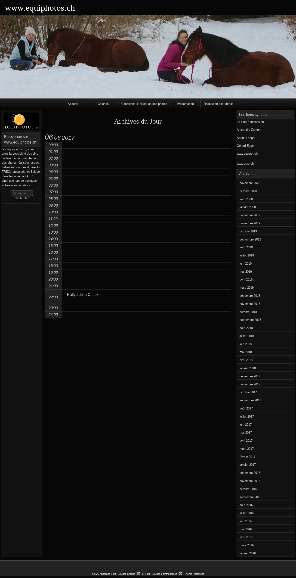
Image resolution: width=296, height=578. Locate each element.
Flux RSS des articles (123, 573)
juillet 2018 (247, 336)
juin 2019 (246, 263)
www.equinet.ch (247, 153)
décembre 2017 (250, 376)
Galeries (103, 103)
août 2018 (246, 328)
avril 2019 (246, 279)
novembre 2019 (250, 223)
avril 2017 (246, 440)
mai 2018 (246, 352)
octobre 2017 (248, 392)
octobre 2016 (248, 489)
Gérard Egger (246, 145)
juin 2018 (246, 344)
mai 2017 (246, 432)
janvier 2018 (248, 368)
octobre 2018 (248, 312)
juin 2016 (246, 521)
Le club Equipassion (250, 122)
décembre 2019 (250, 215)
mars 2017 (247, 448)
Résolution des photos (219, 103)
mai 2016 (246, 529)
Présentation (185, 103)
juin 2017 (246, 424)
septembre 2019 (250, 239)
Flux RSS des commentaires (161, 573)
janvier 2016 (248, 553)
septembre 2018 (250, 320)
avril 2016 (246, 537)
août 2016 (246, 505)
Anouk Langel (246, 138)
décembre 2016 (250, 473)
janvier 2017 (248, 464)
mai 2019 (246, 271)
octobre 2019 (248, 231)
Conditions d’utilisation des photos (144, 103)
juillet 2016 (247, 513)
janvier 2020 (248, 207)
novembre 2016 (250, 481)
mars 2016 (247, 545)
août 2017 (246, 408)
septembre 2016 (250, 497)
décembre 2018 (250, 295)
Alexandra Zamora (249, 129)
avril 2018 (246, 360)
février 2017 (247, 457)
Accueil (73, 103)
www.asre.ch (245, 163)
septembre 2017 (250, 400)
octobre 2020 (248, 191)
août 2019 (246, 247)
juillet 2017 (247, 416)
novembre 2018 (250, 304)
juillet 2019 (247, 255)
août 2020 (246, 199)
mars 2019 (247, 287)
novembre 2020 (250, 183)
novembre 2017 (250, 384)
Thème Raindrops (194, 573)
